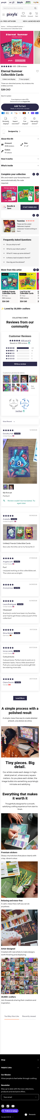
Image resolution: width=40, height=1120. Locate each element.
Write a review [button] (20, 364)
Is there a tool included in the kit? (18, 258)
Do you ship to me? (13, 244)
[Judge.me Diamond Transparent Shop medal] (24, 403)
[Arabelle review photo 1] (20, 532)
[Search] (35, 8)
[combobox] (20, 8)
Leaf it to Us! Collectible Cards (26, 292)
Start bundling (30, 207)
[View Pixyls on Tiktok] (8, 1106)
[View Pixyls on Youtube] (13, 1106)
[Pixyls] (12, 15)
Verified (18, 411)
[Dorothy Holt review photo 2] (5, 487)
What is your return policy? (16, 249)
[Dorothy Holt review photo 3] (11, 487)
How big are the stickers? (15, 262)
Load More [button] (20, 698)
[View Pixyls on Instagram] (2, 1106)
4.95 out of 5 (26, 340)
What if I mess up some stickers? (18, 253)
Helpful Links (6, 1068)
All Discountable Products (15, 26)
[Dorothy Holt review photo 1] (20, 461)
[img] (8, 430)
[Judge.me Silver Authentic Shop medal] (13, 403)
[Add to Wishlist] (37, 71)
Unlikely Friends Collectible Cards (9, 292)
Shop (3, 1060)
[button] (10, 348)
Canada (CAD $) (6, 1117)
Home (3, 26)
